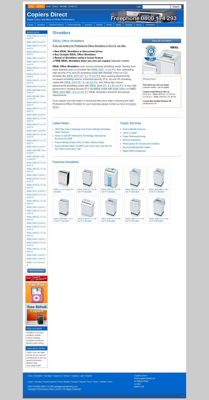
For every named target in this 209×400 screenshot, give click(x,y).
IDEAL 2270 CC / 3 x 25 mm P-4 (36, 180)
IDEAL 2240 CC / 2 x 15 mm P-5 (36, 250)
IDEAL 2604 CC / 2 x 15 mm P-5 (36, 110)
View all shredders (36, 271)
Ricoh (109, 25)
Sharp (118, 25)
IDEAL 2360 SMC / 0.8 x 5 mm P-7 (36, 151)
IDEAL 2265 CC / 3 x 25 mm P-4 (36, 196)
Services (40, 6)
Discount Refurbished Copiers (137, 147)
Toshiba (128, 25)
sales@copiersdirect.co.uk (65, 386)
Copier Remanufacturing (134, 136)
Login (139, 7)
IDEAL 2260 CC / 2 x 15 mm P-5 (36, 218)
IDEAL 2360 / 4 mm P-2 (36, 175)
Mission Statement (131, 140)
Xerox (139, 25)
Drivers (55, 6)
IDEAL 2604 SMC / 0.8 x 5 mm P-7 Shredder (158, 190)
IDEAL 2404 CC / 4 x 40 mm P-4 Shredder (87, 190)
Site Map (63, 6)
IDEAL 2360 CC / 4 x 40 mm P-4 (36, 164)
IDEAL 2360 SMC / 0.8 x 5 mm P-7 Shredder (63, 220)
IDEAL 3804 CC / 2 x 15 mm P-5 (36, 53)
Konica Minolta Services (134, 129)
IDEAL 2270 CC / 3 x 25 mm (164, 94)
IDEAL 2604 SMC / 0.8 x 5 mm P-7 (36, 91)
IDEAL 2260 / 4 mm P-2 (36, 223)
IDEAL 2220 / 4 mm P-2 (36, 259)
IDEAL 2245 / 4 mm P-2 (36, 239)
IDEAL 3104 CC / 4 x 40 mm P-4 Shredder (110, 220)
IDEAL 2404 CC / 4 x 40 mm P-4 (36, 135)
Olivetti (99, 25)
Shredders (150, 25)
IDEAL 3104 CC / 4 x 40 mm (165, 96)
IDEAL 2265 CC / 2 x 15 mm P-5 (36, 202)
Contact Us (72, 6)
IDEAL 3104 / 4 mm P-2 (36, 86)
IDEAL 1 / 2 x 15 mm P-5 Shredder (63, 190)
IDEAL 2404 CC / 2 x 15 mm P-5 (36, 142)
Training (75, 376)
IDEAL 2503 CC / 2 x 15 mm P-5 (36, 126)
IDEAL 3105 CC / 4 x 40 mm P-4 (36, 63)
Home (48, 6)
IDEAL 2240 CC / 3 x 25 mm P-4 (36, 244)
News (31, 6)
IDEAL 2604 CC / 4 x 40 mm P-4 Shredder (134, 190)
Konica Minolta (74, 25)
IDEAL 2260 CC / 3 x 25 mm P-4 (36, 212)
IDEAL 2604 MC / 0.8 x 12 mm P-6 (36, 97)
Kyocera (88, 25)
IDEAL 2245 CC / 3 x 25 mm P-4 (36, 228)
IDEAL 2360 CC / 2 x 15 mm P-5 (36, 170)
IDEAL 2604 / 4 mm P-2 (36, 115)
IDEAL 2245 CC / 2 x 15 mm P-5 (36, 234)
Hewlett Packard (56, 25)
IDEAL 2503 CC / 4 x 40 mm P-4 (36, 120)
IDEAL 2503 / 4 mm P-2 (36, 131)
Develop (41, 25)
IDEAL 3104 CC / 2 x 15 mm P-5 (36, 81)
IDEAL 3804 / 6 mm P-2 (36, 58)
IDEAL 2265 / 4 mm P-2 (36, 207)
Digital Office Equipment (134, 151)
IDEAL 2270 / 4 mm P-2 (36, 191)
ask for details (163, 87)
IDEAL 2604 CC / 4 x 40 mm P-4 (36, 104)
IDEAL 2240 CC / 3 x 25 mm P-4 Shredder (87, 220)
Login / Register (86, 376)
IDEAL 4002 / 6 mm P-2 (36, 42)
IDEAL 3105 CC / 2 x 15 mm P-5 (36, 69)
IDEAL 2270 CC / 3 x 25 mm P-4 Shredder (110, 190)
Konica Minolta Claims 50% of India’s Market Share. (79, 142)
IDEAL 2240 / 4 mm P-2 (36, 255)
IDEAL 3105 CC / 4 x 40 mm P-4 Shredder (158, 220)
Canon (30, 25)
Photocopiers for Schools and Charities (141, 143)
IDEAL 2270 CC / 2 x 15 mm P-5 (36, 186)
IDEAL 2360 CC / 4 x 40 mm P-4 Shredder (134, 220)
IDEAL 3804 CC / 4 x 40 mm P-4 (36, 47)
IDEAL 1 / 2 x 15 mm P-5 (36, 263)
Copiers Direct (47, 14)
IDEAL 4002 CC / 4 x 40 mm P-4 (36, 37)
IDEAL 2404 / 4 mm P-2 (36, 147)
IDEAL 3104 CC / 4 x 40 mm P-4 (36, 75)
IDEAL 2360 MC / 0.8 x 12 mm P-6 (36, 158)
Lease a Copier (130, 133)
